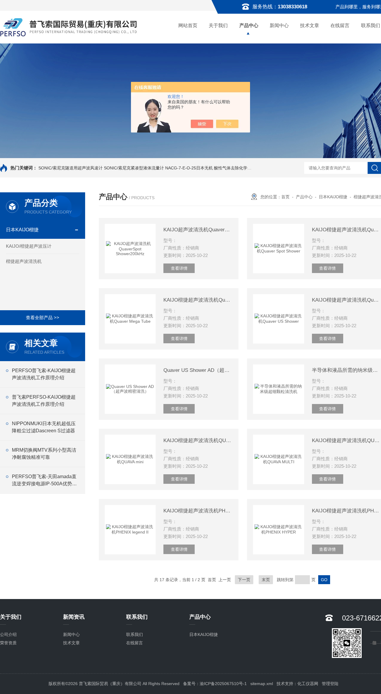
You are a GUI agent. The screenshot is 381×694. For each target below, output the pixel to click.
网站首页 (187, 25)
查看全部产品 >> (42, 317)
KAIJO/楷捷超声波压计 (28, 246)
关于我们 (218, 25)
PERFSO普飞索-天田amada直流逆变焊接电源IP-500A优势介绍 (44, 480)
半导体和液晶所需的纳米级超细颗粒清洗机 (346, 370)
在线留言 (339, 25)
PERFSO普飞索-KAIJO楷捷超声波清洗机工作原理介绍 (44, 374)
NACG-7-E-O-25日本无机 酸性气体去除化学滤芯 (210, 168)
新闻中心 (279, 25)
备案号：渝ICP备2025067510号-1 (215, 683)
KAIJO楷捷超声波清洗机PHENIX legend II (197, 511)
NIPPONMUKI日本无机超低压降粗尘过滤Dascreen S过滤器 (44, 427)
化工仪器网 (307, 683)
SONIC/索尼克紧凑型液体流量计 (134, 168)
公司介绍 (8, 634)
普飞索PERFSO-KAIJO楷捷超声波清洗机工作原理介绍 (44, 400)
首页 (285, 196)
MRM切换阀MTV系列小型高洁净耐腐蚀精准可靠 (44, 453)
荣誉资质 (8, 642)
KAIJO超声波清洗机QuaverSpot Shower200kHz (197, 230)
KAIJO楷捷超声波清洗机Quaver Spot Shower (346, 230)
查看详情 (179, 268)
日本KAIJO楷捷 (22, 229)
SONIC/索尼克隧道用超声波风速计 (70, 168)
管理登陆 (330, 683)
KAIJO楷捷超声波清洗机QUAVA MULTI (346, 440)
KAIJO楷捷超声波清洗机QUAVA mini (197, 440)
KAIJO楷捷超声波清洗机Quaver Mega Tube (197, 300)
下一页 (244, 579)
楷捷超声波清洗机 (24, 261)
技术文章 (309, 25)
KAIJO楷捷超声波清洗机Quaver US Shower (346, 300)
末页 (266, 579)
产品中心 (248, 25)
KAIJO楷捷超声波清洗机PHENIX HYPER (346, 511)
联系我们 (134, 634)
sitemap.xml (261, 683)
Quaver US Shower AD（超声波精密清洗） (197, 370)
